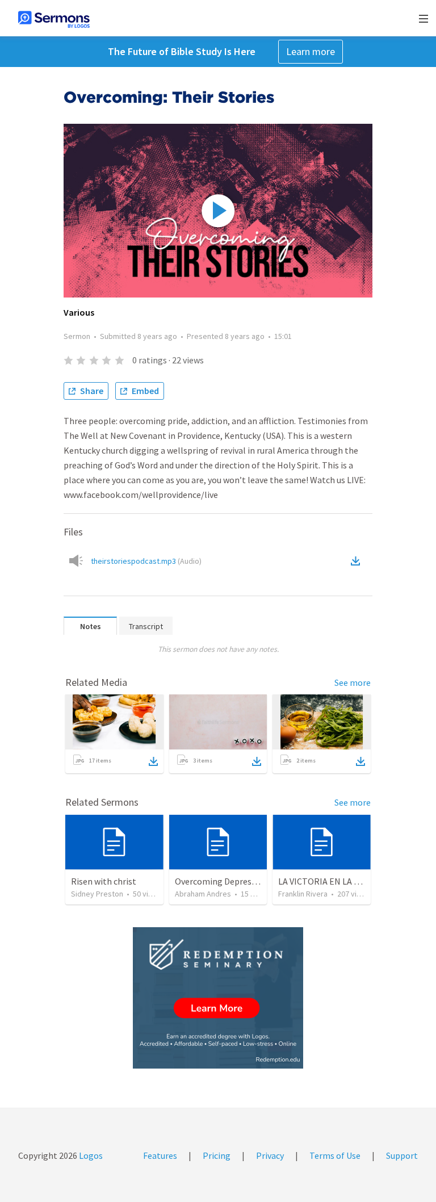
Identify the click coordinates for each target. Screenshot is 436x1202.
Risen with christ (103, 881)
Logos (90, 1155)
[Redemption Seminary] (218, 998)
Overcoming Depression (221, 881)
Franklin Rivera (303, 894)
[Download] (153, 761)
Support (402, 1155)
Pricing (216, 1155)
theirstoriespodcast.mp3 (146, 561)
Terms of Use (334, 1155)
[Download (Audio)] (358, 560)
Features (160, 1155)
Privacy (270, 1155)
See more (352, 682)
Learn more (310, 51)
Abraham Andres (203, 894)
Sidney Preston (97, 894)
